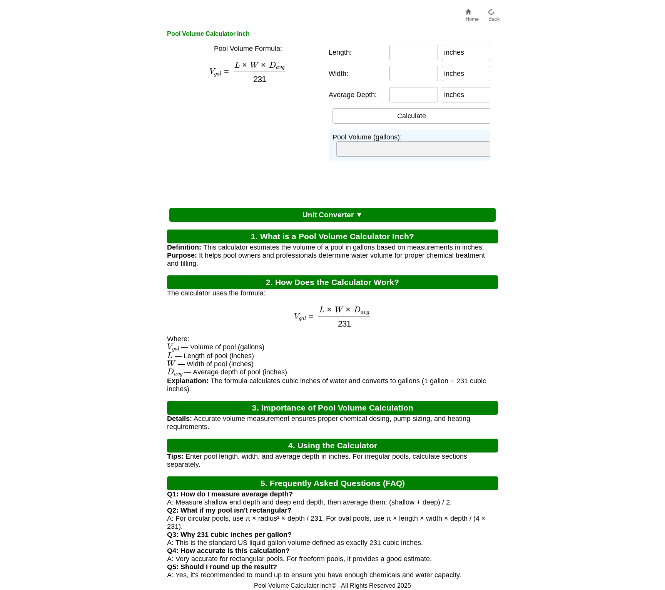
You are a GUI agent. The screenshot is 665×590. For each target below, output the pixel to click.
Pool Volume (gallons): (367, 137)
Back (494, 17)
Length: (340, 52)
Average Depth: (353, 95)
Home (472, 17)
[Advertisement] (244, 144)
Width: (338, 73)
